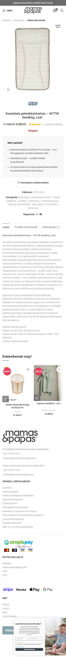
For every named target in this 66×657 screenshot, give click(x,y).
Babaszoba (19, 20)
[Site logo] (33, 10)
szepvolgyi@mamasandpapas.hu (19, 458)
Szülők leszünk (9, 503)
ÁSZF (5, 571)
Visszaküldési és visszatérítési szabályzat (22, 515)
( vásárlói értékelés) (52, 124)
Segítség (6, 563)
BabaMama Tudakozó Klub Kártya (19, 511)
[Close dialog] (62, 619)
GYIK (4, 575)
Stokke (17, 412)
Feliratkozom (17, 649)
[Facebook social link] (37, 214)
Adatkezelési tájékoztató (14, 567)
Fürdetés (22, 201)
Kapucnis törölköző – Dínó (49, 403)
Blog (4, 612)
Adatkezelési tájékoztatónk (8, 646)
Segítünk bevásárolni (12, 499)
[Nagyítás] (8, 89)
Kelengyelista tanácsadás (15, 507)
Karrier (5, 608)
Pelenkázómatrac (49, 201)
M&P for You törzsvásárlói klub (17, 527)
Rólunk (5, 604)
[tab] (5, 226)
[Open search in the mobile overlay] (62, 10)
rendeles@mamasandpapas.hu (18, 474)
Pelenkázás (33, 201)
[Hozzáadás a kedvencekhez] (28, 369)
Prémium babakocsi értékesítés (17, 495)
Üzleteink (6, 487)
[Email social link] (41, 214)
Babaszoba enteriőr (36, 20)
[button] (5, 399)
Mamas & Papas (48, 410)
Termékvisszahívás (11, 523)
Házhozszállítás (10, 491)
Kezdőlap (6, 20)
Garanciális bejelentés (13, 519)
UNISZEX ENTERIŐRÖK (19, 204)
